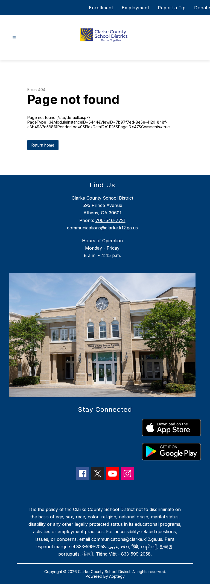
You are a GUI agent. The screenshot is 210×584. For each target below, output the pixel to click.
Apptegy (117, 576)
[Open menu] (14, 38)
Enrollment (101, 7)
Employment (135, 7)
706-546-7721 (110, 220)
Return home (42, 145)
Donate (202, 7)
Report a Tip (171, 7)
